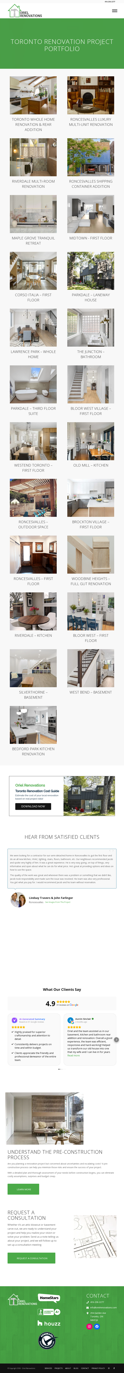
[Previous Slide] (110, 850)
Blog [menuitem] (76, 1368)
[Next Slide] (113, 850)
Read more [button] (73, 1055)
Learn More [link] (24, 1189)
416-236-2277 (97, 1302)
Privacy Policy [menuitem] (98, 1368)
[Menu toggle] (113, 10)
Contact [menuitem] (85, 1368)
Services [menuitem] (48, 1368)
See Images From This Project (51, 911)
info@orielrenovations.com (103, 1307)
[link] (25, 10)
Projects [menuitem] (58, 1368)
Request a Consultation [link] (32, 1258)
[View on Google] (70, 1020)
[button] (7, 1039)
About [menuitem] (68, 1368)
